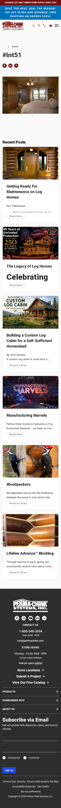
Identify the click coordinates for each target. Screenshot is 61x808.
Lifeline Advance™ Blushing (30, 553)
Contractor (34, 757)
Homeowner (14, 757)
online (38, 663)
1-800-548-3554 (30, 631)
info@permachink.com (30, 640)
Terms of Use (9, 781)
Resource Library (18, 365)
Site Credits (43, 786)
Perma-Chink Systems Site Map (42, 781)
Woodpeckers (18, 484)
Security (21, 781)
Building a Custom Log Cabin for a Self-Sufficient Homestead (29, 341)
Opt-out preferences (30, 791)
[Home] (3, 46)
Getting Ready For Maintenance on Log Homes (24, 192)
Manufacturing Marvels (27, 415)
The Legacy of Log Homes (29, 266)
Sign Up (9, 770)
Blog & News (15, 216)
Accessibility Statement (24, 786)
